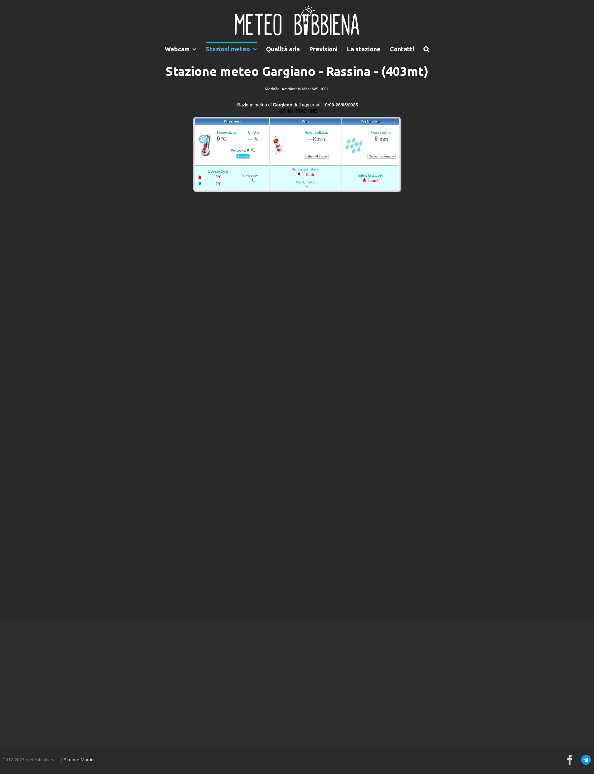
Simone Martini (79, 760)
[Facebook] (570, 760)
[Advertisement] (297, 682)
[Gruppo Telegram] (586, 756)
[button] (426, 48)
